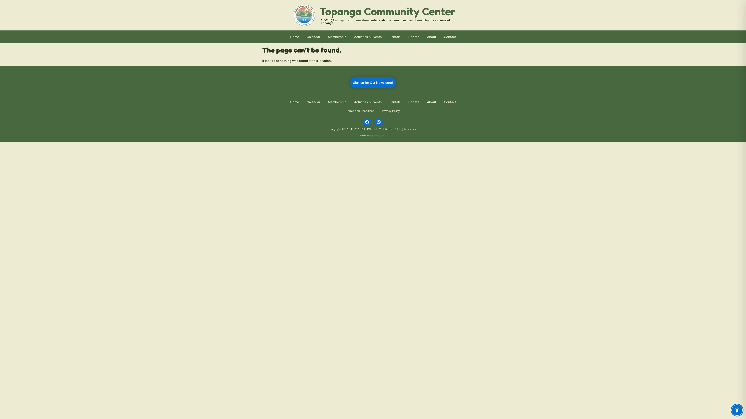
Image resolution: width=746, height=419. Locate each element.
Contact (450, 37)
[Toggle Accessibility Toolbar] (737, 410)
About (431, 37)
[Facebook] (367, 122)
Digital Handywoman (377, 135)
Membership (337, 37)
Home (294, 37)
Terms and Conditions (360, 111)
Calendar (313, 37)
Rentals (395, 37)
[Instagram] (379, 122)
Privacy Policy (391, 111)
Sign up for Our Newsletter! (373, 83)
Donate (413, 37)
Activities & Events (368, 37)
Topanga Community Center (388, 11)
